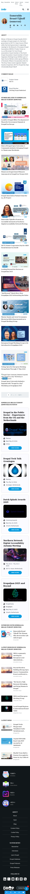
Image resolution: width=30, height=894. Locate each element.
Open (15, 820)
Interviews (15, 851)
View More (15, 448)
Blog (2, 2)
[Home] (3, 9)
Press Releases (15, 867)
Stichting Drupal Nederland (17, 90)
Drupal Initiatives (15, 859)
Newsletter (7, 2)
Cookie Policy (15, 832)
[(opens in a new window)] (10, 25)
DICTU (11, 81)
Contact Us (21, 888)
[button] (7, 892)
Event (4, 117)
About (12, 2)
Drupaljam (9, 607)
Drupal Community (8, 192)
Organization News (8, 242)
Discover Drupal (7, 143)
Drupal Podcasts (15, 863)
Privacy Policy (15, 836)
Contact (27, 2)
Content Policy (15, 828)
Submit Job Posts (21, 4)
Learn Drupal (15, 855)
